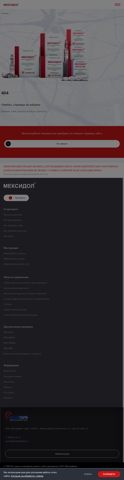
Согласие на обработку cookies (27, 476)
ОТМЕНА (88, 474)
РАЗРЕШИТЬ (109, 474)
